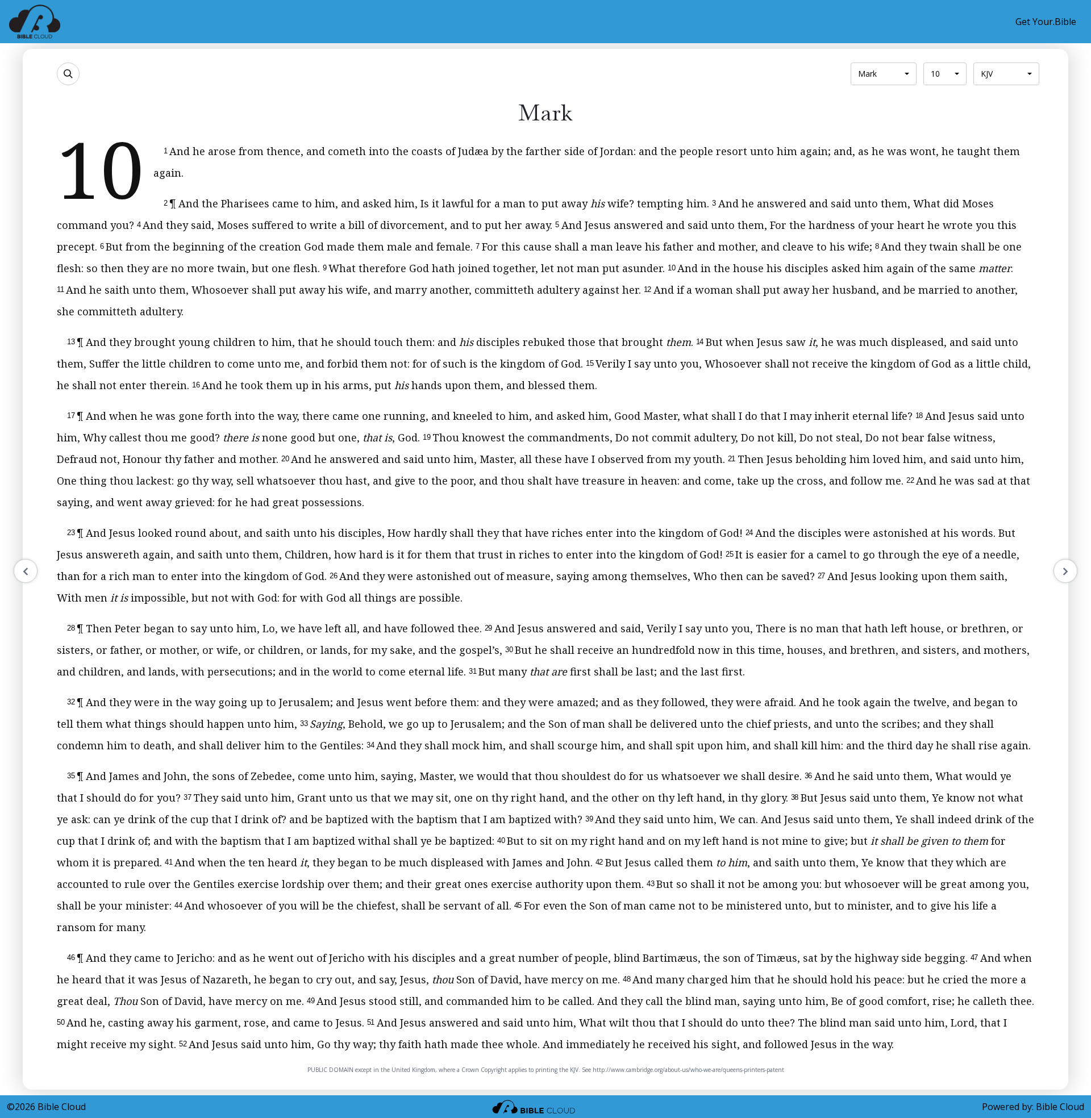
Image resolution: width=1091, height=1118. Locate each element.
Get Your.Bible (1045, 21)
